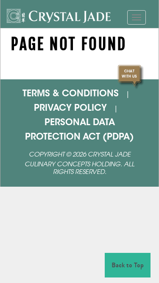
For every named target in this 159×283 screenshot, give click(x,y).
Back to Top (128, 265)
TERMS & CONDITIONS (70, 94)
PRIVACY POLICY (70, 108)
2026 (79, 155)
